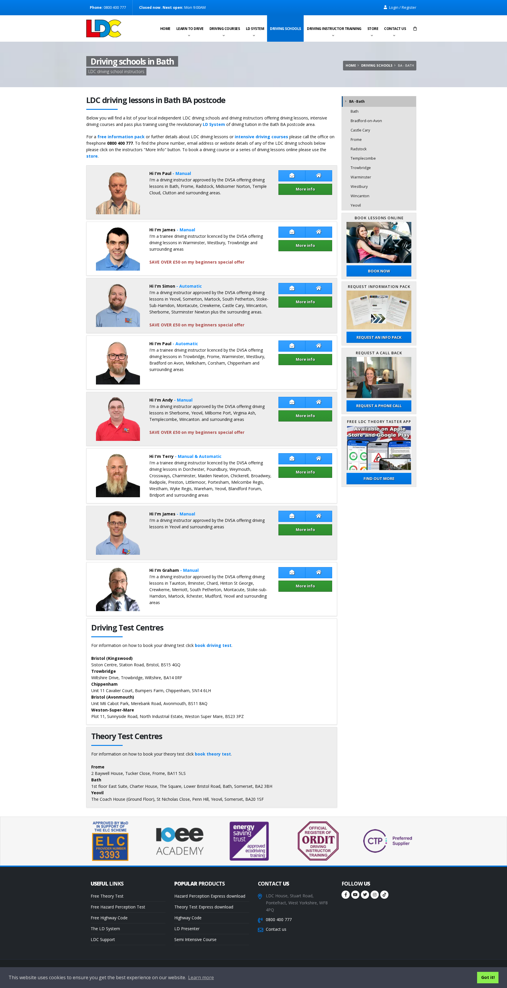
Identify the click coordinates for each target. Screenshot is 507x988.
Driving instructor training (334, 28)
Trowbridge (361, 167)
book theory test (213, 754)
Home (165, 28)
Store (372, 28)
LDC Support (103, 939)
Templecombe (363, 158)
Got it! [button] (488, 977)
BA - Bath (356, 101)
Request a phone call (379, 405)
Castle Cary (360, 130)
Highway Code (188, 917)
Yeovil (356, 205)
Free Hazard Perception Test (118, 907)
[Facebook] (346, 895)
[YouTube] (355, 895)
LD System (255, 28)
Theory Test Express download (203, 907)
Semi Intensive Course (195, 939)
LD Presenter (187, 928)
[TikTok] (384, 895)
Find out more (379, 478)
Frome (356, 139)
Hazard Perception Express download (209, 896)
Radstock (358, 148)
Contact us (395, 28)
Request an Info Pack (378, 337)
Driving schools (285, 28)
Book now (379, 271)
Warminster (361, 177)
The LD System (105, 928)
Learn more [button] (201, 977)
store (92, 156)
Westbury (359, 186)
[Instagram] (375, 895)
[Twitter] (365, 895)
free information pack (121, 136)
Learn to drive (190, 28)
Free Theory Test (107, 896)
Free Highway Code (109, 917)
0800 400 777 (279, 919)
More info (305, 189)
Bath (355, 111)
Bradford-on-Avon (366, 120)
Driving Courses (224, 28)
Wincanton (360, 195)
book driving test (213, 645)
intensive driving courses (261, 136)
